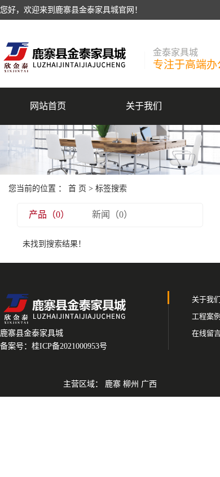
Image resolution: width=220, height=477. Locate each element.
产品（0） (49, 214)
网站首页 (48, 106)
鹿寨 (113, 384)
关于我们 (144, 106)
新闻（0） (112, 214)
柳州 (131, 384)
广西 (149, 384)
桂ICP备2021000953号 (69, 346)
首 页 (77, 188)
